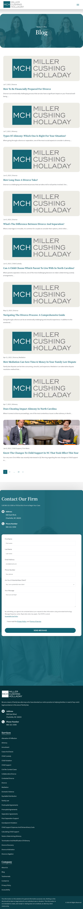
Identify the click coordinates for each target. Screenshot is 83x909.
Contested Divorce (8, 778)
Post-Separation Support (10, 818)
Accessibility (6, 890)
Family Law (5, 801)
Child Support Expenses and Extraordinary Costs (18, 827)
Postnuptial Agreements (10, 805)
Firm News (25, 448)
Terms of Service (35, 621)
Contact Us (5, 881)
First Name (8, 539)
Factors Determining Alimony (11, 836)
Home (39, 27)
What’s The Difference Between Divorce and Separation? (33, 224)
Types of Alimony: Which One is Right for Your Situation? (34, 135)
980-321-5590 (11, 527)
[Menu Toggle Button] (78, 3)
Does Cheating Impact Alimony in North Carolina (30, 408)
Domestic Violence (8, 792)
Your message (9, 590)
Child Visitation (7, 760)
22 (18, 472)
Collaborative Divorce (9, 774)
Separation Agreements (10, 814)
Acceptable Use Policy (11, 616)
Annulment (5, 747)
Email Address (9, 560)
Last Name (8, 549)
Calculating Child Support (10, 832)
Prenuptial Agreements (9, 809)
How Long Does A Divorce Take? (20, 180)
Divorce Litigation (8, 854)
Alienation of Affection (9, 738)
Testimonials (6, 876)
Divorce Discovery (8, 845)
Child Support (17, 448)
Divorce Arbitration (8, 849)
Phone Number (10, 570)
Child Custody (17, 264)
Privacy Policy (21, 621)
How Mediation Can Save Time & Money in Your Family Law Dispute (39, 362)
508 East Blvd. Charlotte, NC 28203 (13, 715)
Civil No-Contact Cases (9, 769)
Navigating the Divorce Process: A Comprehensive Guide (34, 315)
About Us (5, 867)
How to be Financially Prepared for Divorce (27, 89)
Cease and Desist (7, 752)
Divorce (14, 84)
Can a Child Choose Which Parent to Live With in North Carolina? (38, 268)
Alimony (14, 131)
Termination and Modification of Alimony (16, 841)
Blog (3, 872)
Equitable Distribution (9, 796)
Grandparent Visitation (9, 823)
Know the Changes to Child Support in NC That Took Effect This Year (41, 452)
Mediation (22, 357)
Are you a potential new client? (15, 580)
